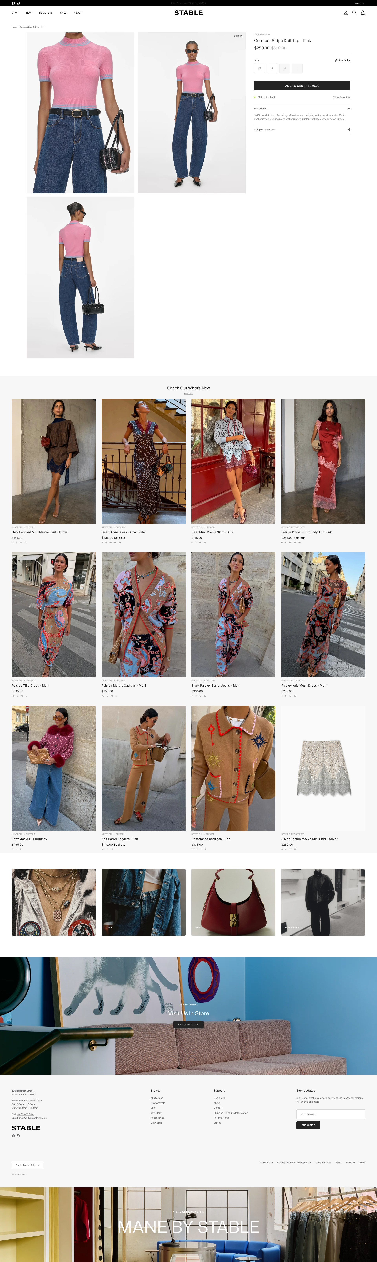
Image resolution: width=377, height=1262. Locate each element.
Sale (153, 1107)
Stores (217, 1122)
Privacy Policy (266, 1162)
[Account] (345, 12)
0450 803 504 (25, 1114)
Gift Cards (156, 1122)
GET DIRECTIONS (188, 1024)
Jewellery (156, 1112)
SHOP (15, 12)
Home (14, 27)
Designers (219, 1097)
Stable (22, 1174)
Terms (338, 1162)
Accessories (157, 1117)
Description (260, 108)
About (217, 1102)
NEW (29, 12)
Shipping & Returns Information (231, 1112)
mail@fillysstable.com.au (33, 1117)
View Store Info (341, 97)
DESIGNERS (46, 12)
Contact (218, 1107)
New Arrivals (158, 1102)
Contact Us (359, 3)
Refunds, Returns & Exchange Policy (294, 1162)
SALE (63, 12)
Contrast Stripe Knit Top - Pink (32, 27)
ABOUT (78, 12)
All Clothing (157, 1097)
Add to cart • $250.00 (302, 85)
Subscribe (308, 1125)
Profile (362, 1162)
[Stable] (188, 12)
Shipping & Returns (265, 129)
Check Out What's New (188, 388)
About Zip (350, 1162)
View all (188, 393)
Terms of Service (323, 1162)
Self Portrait (262, 34)
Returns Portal (222, 1117)
